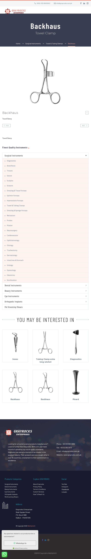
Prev (7, 125)
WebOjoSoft (31, 526)
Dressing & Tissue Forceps (17, 190)
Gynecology (11, 270)
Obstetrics (11, 275)
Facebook (65, 489)
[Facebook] (81, 3)
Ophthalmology (13, 240)
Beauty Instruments (13, 290)
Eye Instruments (12, 296)
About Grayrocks (38, 484)
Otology (10, 245)
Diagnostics (11, 161)
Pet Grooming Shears (14, 307)
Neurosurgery (12, 230)
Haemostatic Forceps (15, 200)
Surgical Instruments (14, 155)
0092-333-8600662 (43, 3)
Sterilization (12, 280)
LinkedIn (64, 492)
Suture (9, 176)
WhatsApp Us (21, 543)
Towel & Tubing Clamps (16, 205)
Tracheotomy (12, 250)
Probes (9, 220)
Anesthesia (11, 166)
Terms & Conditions (39, 489)
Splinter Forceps (13, 195)
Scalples (10, 181)
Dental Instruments (13, 285)
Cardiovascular (12, 235)
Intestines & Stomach (15, 260)
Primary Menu (85, 11)
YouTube (64, 484)
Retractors (11, 215)
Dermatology (12, 255)
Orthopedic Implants (13, 301)
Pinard (76, 399)
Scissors (10, 185)
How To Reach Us (38, 494)
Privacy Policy (37, 487)
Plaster (10, 225)
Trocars (10, 171)
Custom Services (38, 492)
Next (83, 125)
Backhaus (15, 399)
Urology (10, 265)
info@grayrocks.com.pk (64, 3)
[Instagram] (87, 3)
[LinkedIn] (84, 3)
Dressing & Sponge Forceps (17, 210)
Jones (15, 359)
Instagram (65, 487)
